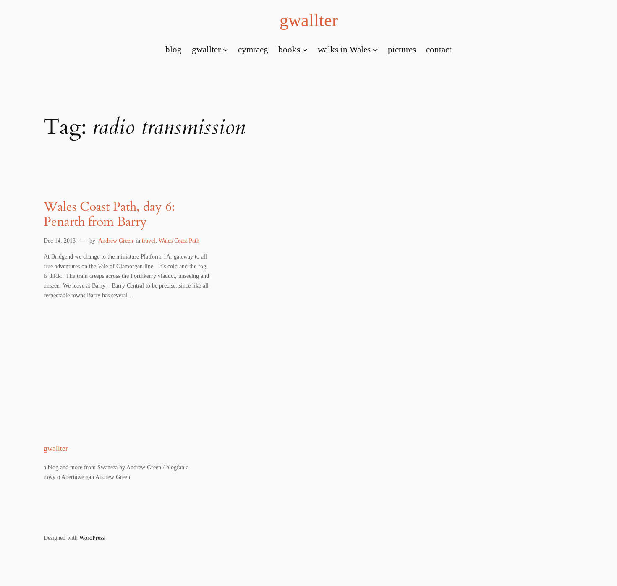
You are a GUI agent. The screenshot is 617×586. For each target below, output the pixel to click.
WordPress (92, 537)
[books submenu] (304, 49)
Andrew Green (115, 240)
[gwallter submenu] (225, 49)
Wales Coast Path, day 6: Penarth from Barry (109, 215)
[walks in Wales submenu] (375, 49)
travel (148, 240)
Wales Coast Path (179, 240)
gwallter (309, 20)
